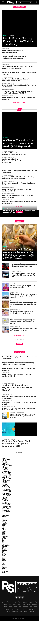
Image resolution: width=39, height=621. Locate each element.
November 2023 (6, 492)
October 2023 (6, 493)
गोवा (19, 604)
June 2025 (5, 467)
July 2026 (5, 461)
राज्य (3, 562)
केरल (3, 528)
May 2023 (4, 500)
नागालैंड (15, 606)
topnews (4, 516)
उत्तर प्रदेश (4, 523)
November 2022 (6, 507)
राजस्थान (4, 561)
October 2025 (6, 464)
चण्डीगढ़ (3, 533)
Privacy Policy (29, 611)
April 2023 (5, 501)
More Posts (19, 452)
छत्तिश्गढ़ (3, 535)
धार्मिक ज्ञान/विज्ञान (6, 545)
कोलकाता (4, 529)
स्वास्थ (3, 568)
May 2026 (4, 462)
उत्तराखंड (4, 524)
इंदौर (3, 522)
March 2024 (5, 487)
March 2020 (5, 510)
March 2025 (5, 471)
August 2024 (6, 480)
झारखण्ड (4, 537)
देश (2, 544)
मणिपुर (3, 553)
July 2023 (5, 497)
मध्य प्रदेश (4, 554)
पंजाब (3, 548)
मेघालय (23, 609)
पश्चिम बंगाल (4, 549)
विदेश (3, 563)
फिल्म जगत (4, 550)
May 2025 (4, 468)
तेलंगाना (3, 541)
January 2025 (6, 474)
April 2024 (5, 485)
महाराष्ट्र (4, 557)
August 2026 (6, 459)
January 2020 (6, 511)
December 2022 (6, 506)
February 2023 (6, 503)
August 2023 (6, 496)
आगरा (3, 519)
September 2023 (7, 494)
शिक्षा (3, 566)
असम (3, 518)
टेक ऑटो (4, 539)
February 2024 (6, 488)
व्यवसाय (3, 564)
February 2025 (6, 472)
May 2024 (4, 484)
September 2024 (7, 479)
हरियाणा (3, 570)
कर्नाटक (3, 527)
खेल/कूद (3, 531)
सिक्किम (34, 609)
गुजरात (3, 532)
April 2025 (5, 470)
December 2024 (6, 475)
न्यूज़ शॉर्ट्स (4, 546)
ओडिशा (3, 526)
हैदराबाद (3, 572)
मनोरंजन (3, 555)
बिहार (3, 552)
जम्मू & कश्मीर (5, 536)
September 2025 (7, 466)
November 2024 (6, 476)
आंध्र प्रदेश (4, 520)
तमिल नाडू (4, 540)
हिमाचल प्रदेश (5, 571)
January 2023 (6, 505)
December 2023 (6, 490)
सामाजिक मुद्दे (4, 567)
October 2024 (6, 477)
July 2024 (5, 481)
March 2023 (5, 502)
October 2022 (6, 509)
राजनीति (3, 559)
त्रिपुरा (10, 606)
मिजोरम (3, 558)
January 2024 (6, 489)
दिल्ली (3, 542)
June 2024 (5, 483)
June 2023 (5, 498)
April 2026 (5, 463)
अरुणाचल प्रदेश (5, 602)
